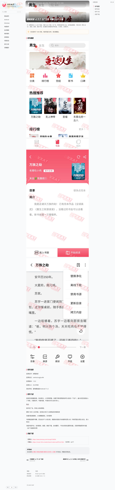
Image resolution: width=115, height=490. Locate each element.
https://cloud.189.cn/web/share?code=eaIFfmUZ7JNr (48, 442)
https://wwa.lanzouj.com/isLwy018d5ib (44, 439)
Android (53, 3)
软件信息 (97, 9)
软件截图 (97, 6)
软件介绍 (97, 11)
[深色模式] (16, 487)
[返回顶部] (111, 2)
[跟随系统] (12, 487)
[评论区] (113, 2)
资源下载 (97, 14)
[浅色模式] (8, 487)
